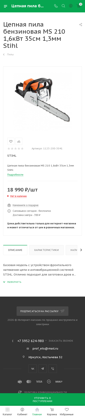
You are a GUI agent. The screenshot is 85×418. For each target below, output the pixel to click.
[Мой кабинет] (71, 6)
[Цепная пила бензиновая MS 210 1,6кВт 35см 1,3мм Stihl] (42, 101)
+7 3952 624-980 (30, 340)
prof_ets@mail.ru (45, 348)
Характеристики (46, 250)
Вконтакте (32, 368)
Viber (52, 368)
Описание (15, 250)
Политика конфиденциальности (45, 392)
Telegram (42, 368)
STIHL (11, 155)
